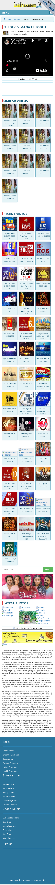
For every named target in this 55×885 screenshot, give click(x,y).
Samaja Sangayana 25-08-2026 (26, 311)
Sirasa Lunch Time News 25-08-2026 (26, 236)
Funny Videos (8, 792)
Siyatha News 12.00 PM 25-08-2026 (10, 236)
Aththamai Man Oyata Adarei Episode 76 (43, 536)
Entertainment (9, 796)
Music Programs (9, 826)
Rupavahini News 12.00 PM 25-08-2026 (26, 286)
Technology (8, 830)
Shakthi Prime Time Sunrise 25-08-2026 (26, 336)
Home (8, 19)
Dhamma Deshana (11, 755)
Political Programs (10, 763)
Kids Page (7, 834)
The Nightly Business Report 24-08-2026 (26, 411)
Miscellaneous (9, 838)
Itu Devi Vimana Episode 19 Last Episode (10, 123)
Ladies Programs (10, 767)
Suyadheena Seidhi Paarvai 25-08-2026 (43, 336)
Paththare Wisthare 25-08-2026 (43, 386)
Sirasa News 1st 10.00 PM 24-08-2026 (26, 486)
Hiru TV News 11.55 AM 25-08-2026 (10, 286)
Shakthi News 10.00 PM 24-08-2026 (10, 486)
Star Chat (7, 822)
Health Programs (10, 771)
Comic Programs (10, 800)
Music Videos (8, 788)
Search (48, 569)
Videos (17, 19)
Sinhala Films (8, 784)
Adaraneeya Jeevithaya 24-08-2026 (26, 536)
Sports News (8, 750)
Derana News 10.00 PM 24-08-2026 (10, 511)
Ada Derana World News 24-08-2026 (43, 411)
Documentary (8, 759)
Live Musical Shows (11, 817)
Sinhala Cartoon (10, 804)
